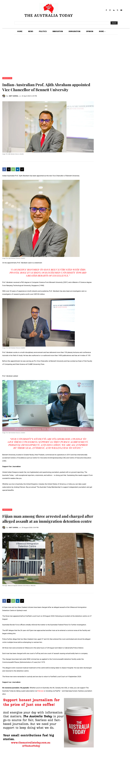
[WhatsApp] (13, 169)
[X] (117, 10)
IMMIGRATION (7, 78)
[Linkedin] (113, 10)
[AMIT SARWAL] (4, 96)
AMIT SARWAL (13, 96)
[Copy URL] (22, 169)
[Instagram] (110, 10)
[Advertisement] (66, 55)
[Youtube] (121, 10)
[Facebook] (106, 10)
